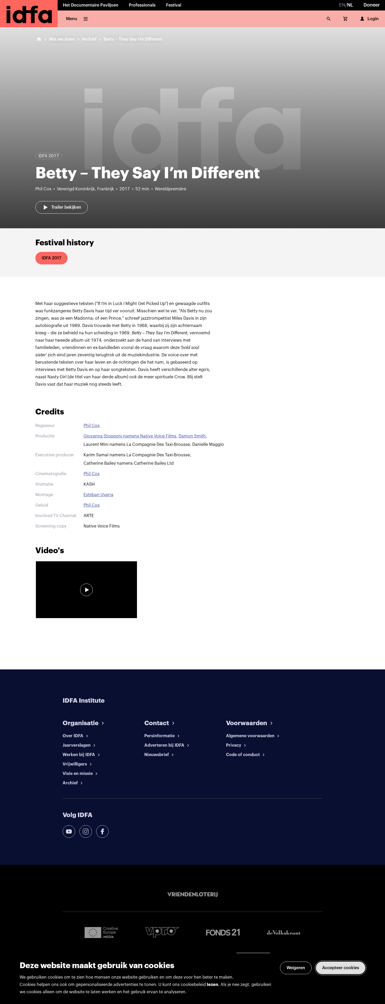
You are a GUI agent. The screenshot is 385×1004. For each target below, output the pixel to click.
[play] (86, 590)
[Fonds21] (223, 932)
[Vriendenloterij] (192, 894)
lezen (212, 985)
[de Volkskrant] (283, 932)
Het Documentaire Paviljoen (90, 5)
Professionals (142, 5)
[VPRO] (162, 932)
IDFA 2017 (51, 258)
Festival (173, 5)
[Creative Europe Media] (101, 932)
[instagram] (85, 831)
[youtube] (69, 831)
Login (373, 19)
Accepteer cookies (340, 968)
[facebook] (102, 831)
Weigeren (296, 968)
